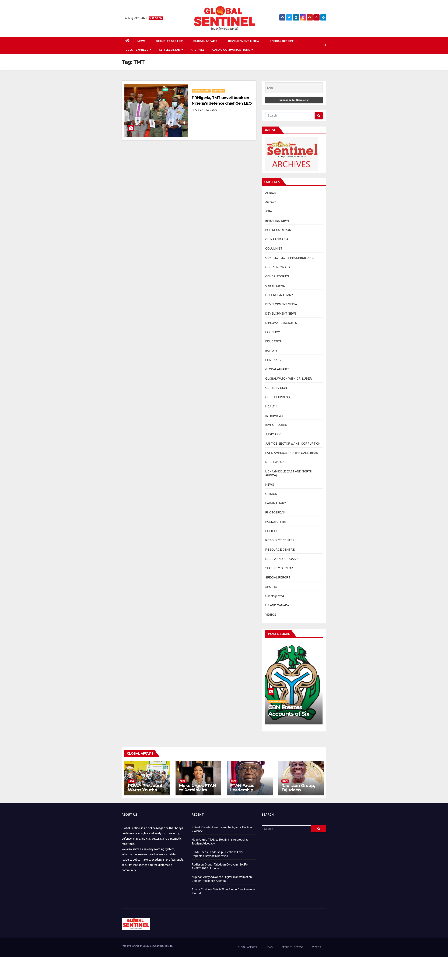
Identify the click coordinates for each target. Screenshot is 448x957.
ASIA (268, 211)
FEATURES (273, 360)
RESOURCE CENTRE (280, 549)
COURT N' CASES (277, 267)
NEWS (142, 41)
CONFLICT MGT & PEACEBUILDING (289, 257)
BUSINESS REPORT (279, 230)
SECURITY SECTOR (170, 41)
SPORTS (271, 586)
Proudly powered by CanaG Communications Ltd (146, 946)
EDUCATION (273, 341)
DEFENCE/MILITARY (201, 91)
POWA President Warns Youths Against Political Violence (145, 792)
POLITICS (271, 531)
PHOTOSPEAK (275, 512)
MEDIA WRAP (218, 91)
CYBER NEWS (275, 285)
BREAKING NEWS (277, 220)
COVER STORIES (277, 276)
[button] (325, 45)
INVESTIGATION (276, 425)
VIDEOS (270, 614)
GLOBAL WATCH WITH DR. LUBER (288, 378)
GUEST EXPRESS (137, 49)
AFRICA (270, 192)
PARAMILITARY (275, 503)
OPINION (271, 493)
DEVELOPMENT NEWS (281, 313)
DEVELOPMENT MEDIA (244, 41)
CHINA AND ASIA (276, 239)
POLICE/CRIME (275, 521)
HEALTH (271, 406)
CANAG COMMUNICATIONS (231, 49)
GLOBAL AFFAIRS (205, 41)
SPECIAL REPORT (282, 41)
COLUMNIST (273, 248)
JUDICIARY (273, 434)
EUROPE (271, 350)
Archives (270, 202)
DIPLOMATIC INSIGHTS (281, 322)
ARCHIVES (198, 49)
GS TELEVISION (170, 49)
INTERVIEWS (274, 415)
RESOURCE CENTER (280, 540)
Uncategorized (274, 596)
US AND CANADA (277, 605)
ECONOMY (272, 332)
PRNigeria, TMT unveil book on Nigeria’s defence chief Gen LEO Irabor (222, 103)
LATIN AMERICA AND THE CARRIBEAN (291, 452)
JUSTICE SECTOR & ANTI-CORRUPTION (292, 443)
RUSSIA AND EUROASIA (282, 558)
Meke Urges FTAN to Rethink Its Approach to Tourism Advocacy (198, 792)
